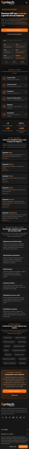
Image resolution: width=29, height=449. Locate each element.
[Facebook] (2, 417)
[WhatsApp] (16, 417)
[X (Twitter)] (9, 417)
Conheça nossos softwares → (14, 30)
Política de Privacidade (14, 441)
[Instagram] (6, 417)
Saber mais (14, 395)
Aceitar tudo (23, 446)
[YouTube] (13, 417)
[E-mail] (20, 417)
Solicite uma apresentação (14, 34)
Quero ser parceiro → (14, 391)
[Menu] (26, 3)
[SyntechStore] (24, 417)
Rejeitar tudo (13, 446)
